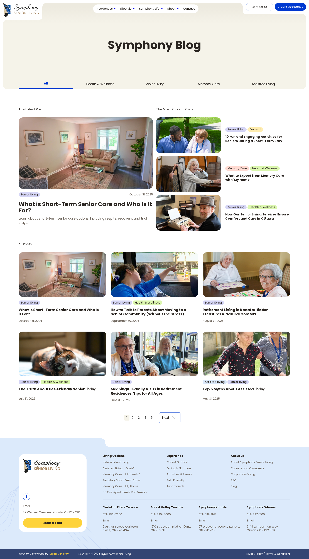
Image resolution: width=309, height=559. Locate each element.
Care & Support (178, 462)
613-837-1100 (256, 514)
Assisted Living (263, 84)
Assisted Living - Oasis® (118, 468)
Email (26, 506)
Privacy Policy (254, 554)
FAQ (234, 480)
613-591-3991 (207, 514)
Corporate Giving (243, 474)
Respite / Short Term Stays (122, 480)
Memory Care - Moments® (121, 474)
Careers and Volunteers (247, 468)
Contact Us (260, 7)
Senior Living (154, 84)
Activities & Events (179, 474)
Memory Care (209, 84)
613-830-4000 (161, 514)
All (46, 83)
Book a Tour (53, 523)
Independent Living (116, 462)
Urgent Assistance (290, 7)
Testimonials (175, 486)
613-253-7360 (112, 514)
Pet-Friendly (175, 480)
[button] (106, 9)
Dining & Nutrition (179, 468)
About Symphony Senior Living (252, 462)
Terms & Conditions (278, 554)
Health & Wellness (100, 84)
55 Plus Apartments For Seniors (125, 492)
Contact (189, 9)
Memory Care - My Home (120, 486)
